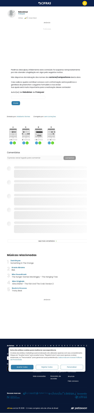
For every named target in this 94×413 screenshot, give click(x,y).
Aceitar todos (22, 367)
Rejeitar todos (47, 367)
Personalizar (72, 367)
